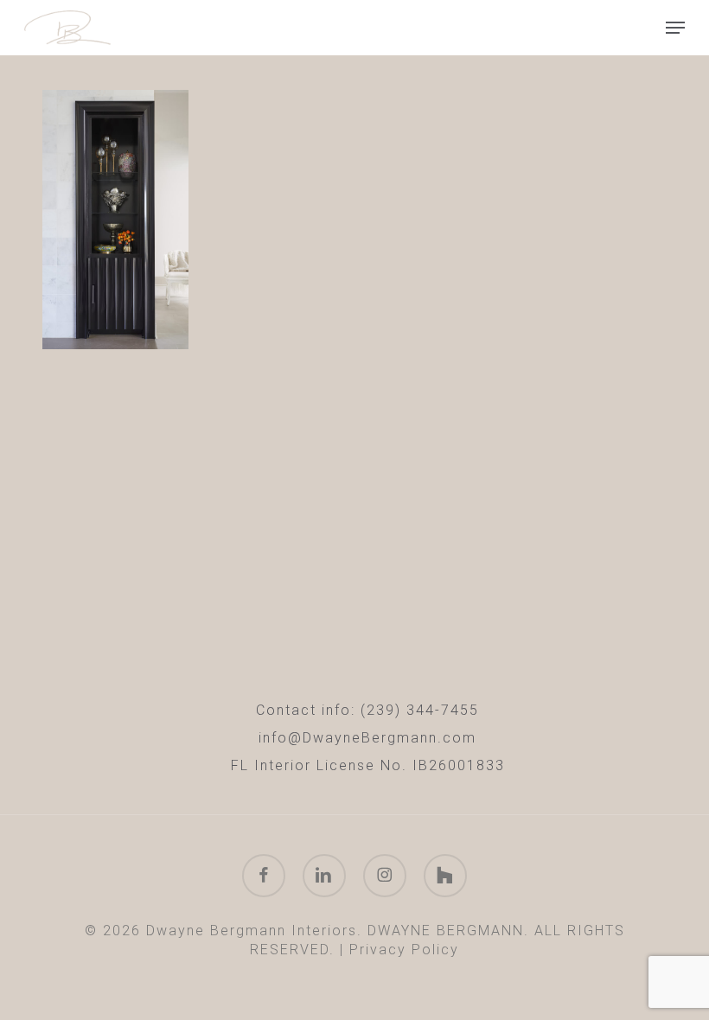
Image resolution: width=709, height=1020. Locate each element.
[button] (675, 27)
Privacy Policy (404, 949)
